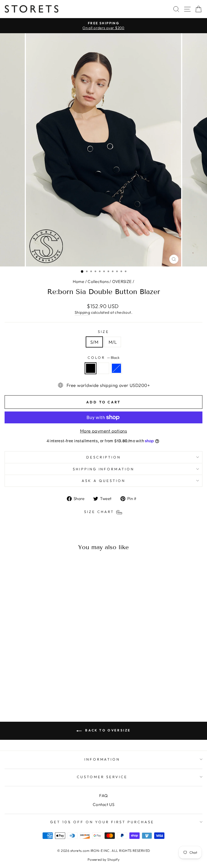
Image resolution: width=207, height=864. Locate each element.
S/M (94, 342)
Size (103, 331)
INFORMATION (102, 759)
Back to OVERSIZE (107, 730)
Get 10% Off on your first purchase (102, 822)
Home (78, 281)
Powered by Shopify (103, 859)
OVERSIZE (122, 281)
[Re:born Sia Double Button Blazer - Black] (36, 690)
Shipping (82, 312)
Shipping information (103, 469)
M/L (113, 342)
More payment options (103, 431)
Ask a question (103, 480)
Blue (116, 368)
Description (103, 457)
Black (90, 368)
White (103, 368)
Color (103, 357)
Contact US (103, 804)
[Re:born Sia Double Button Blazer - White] (43, 690)
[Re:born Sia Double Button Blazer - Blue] (49, 690)
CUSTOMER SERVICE (102, 777)
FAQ (103, 795)
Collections (98, 281)
